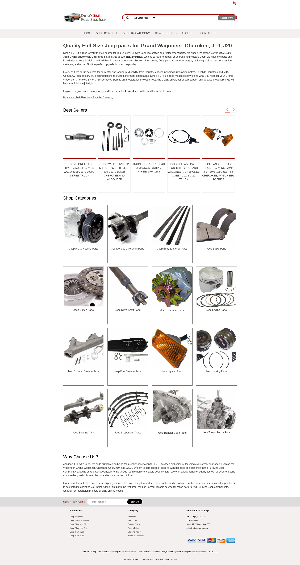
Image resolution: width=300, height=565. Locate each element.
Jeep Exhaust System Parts (83, 371)
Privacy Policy (134, 524)
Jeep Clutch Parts (83, 309)
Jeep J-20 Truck (77, 536)
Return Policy (133, 528)
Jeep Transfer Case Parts (172, 432)
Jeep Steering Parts (83, 432)
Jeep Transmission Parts (216, 432)
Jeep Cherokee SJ (78, 524)
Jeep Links (132, 520)
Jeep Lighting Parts (172, 371)
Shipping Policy (134, 532)
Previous (227, 110)
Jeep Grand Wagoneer (79, 520)
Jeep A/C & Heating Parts (83, 248)
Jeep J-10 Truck (77, 532)
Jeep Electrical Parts (172, 310)
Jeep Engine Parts (216, 309)
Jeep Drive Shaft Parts (128, 309)
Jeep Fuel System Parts (127, 371)
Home (87, 33)
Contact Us (208, 33)
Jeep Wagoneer (77, 517)
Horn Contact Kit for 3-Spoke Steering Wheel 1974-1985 (149, 167)
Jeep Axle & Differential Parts (127, 248)
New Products (166, 33)
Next (234, 110)
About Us (188, 33)
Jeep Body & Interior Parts (172, 248)
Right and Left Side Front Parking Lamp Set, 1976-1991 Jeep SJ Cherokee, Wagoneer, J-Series (218, 172)
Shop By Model (107, 33)
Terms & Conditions (136, 536)
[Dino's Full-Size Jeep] (85, 15)
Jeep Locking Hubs (216, 371)
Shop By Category (136, 33)
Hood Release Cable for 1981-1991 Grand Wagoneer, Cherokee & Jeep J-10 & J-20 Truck (183, 172)
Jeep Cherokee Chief (79, 528)
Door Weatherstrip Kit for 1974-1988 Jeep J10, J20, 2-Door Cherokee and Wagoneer (114, 172)
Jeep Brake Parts (216, 248)
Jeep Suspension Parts (128, 432)
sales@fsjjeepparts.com (197, 528)
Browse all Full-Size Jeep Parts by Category (88, 97)
